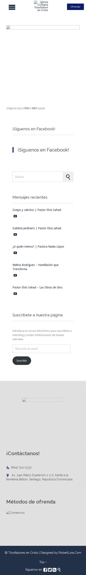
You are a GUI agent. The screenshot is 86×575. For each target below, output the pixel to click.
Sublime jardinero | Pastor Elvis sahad (37, 228)
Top (41, 562)
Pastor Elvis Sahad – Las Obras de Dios (37, 287)
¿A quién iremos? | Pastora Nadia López (38, 246)
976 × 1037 (30, 108)
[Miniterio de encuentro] (43, 64)
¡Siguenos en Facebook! (34, 129)
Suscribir (21, 360)
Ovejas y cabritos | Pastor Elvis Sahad (37, 210)
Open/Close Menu (5, 6)
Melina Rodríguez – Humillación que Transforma (35, 267)
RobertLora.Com (70, 552)
